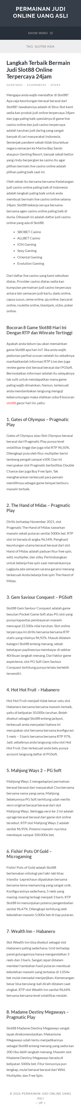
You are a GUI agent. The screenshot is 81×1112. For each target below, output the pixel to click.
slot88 (11, 403)
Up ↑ (42, 1103)
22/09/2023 (14, 85)
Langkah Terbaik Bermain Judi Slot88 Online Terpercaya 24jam (38, 69)
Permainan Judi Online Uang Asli (40, 12)
